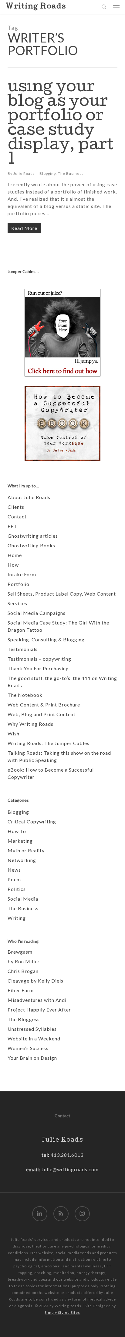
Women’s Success (28, 1048)
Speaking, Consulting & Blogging (46, 639)
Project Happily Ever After (39, 1009)
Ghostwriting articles (33, 536)
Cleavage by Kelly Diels (35, 980)
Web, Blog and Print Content (42, 714)
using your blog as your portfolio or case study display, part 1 (60, 124)
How (13, 565)
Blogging (47, 173)
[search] (104, 7)
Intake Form (22, 574)
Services (17, 603)
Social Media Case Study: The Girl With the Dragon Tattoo (58, 626)
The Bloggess (24, 1019)
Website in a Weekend (34, 1038)
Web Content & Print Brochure (44, 704)
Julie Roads (24, 173)
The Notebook (25, 695)
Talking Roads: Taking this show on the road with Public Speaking (59, 756)
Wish (13, 733)
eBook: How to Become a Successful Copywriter (51, 773)
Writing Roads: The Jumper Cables (49, 743)
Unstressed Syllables (32, 1029)
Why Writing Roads (30, 724)
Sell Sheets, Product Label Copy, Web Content (62, 593)
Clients (16, 507)
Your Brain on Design (32, 1058)
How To (17, 831)
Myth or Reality (26, 850)
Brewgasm (20, 952)
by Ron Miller (24, 961)
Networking (22, 860)
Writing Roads (35, 7)
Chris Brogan (23, 971)
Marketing (20, 841)
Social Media (23, 898)
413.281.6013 (66, 1155)
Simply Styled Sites (62, 1312)
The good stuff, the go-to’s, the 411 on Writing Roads (62, 681)
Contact (17, 516)
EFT (12, 526)
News (14, 870)
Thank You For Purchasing (38, 668)
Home (15, 555)
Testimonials (23, 649)
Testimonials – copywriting (39, 659)
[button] (116, 7)
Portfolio (18, 584)
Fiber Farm (21, 990)
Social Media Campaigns (37, 613)
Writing (17, 918)
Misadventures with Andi (37, 1000)
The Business (71, 173)
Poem (14, 879)
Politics (17, 889)
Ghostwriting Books (31, 545)
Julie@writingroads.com (70, 1169)
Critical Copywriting (32, 821)
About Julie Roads (29, 497)
